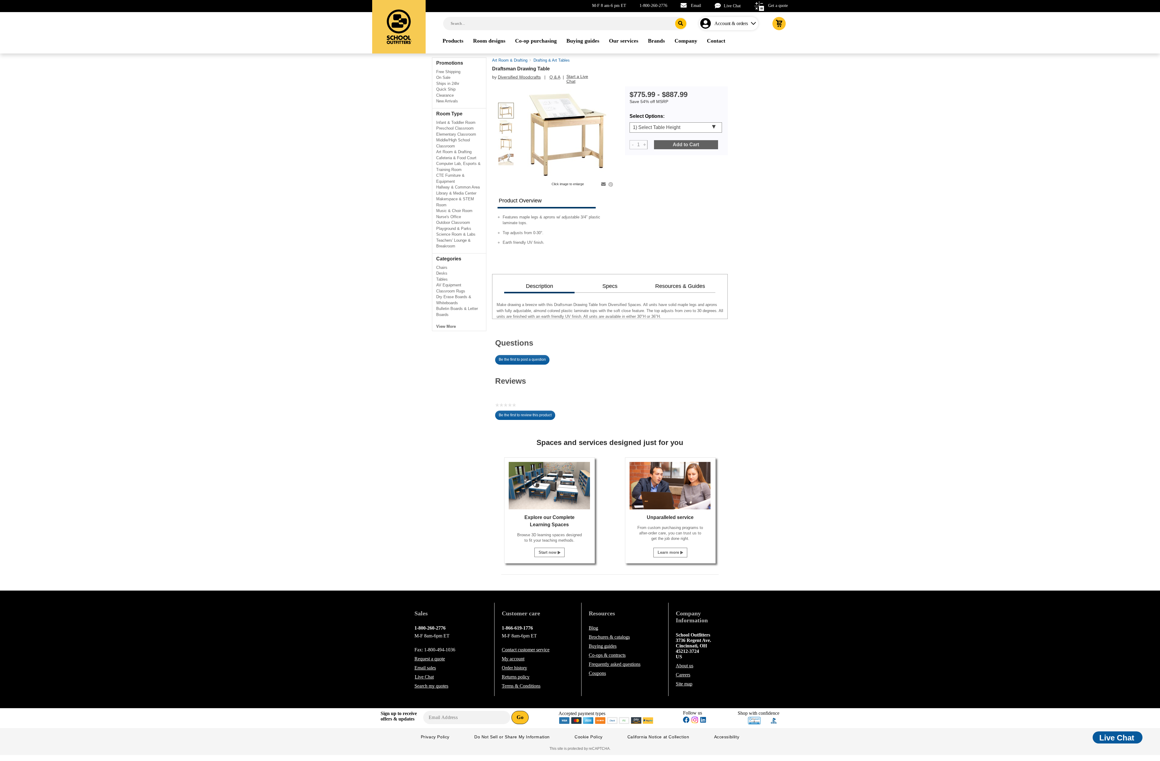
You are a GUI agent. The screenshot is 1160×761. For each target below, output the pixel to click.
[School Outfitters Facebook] (686, 720)
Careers (683, 674)
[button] (754, 720)
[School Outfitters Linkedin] (703, 720)
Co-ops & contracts (607, 655)
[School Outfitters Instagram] (694, 721)
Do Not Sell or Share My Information (512, 736)
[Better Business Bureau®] (774, 720)
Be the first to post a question (522, 359)
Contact (525, 649)
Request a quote (429, 658)
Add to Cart (686, 144)
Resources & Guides (680, 286)
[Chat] (719, 5)
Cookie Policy (589, 736)
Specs (609, 286)
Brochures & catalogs (609, 637)
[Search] (680, 23)
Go (520, 717)
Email (696, 5)
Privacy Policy (435, 736)
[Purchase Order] (624, 720)
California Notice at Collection (658, 736)
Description (539, 286)
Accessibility (727, 736)
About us (684, 665)
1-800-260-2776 (653, 5)
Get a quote (778, 5)
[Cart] (779, 23)
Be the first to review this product (527, 416)
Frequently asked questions (614, 664)
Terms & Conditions (521, 685)
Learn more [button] (669, 552)
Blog (593, 627)
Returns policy (516, 676)
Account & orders (731, 23)
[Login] (706, 23)
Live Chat (732, 6)
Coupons (597, 673)
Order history (514, 667)
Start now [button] (548, 552)
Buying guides (603, 646)
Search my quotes (431, 685)
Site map (684, 683)
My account (513, 658)
